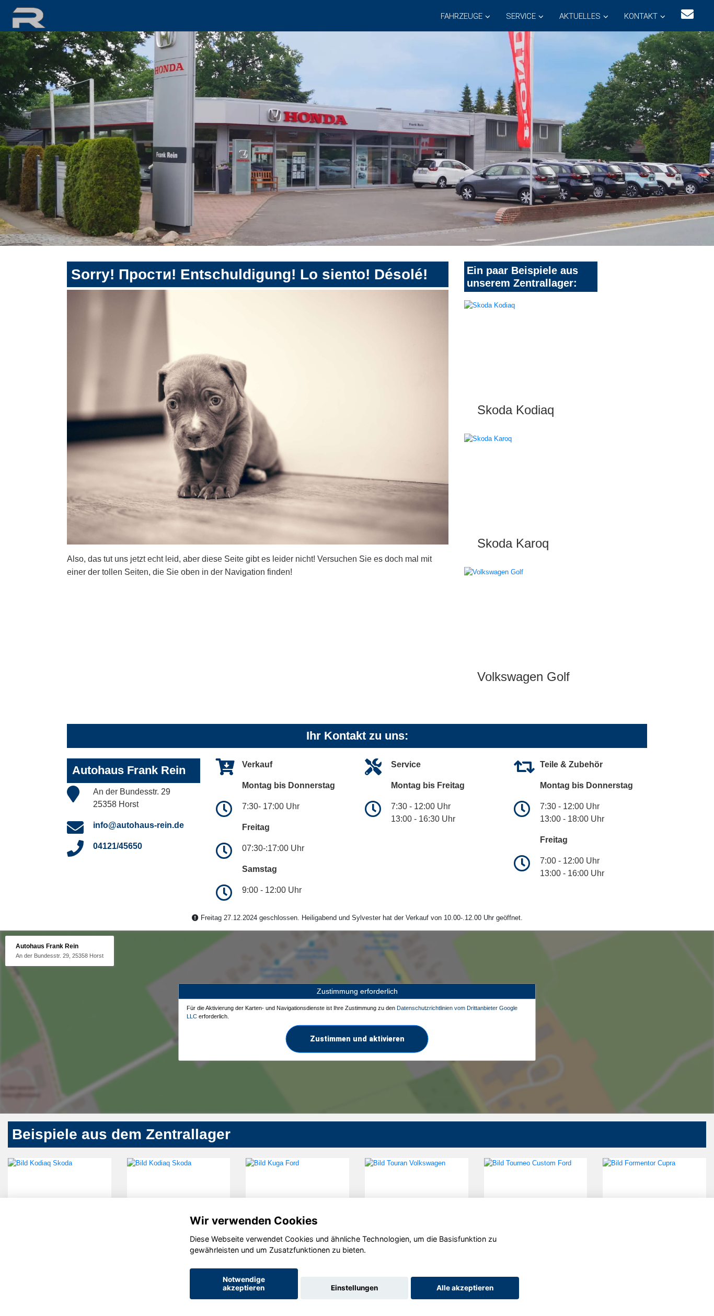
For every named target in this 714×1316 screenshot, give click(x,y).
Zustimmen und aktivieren (357, 1038)
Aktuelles (580, 16)
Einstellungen (354, 1288)
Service (521, 16)
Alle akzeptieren (464, 1288)
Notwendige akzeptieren (244, 1283)
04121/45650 (117, 846)
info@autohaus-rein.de (138, 825)
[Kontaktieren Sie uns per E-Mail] (687, 14)
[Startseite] (41, 17)
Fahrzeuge (461, 16)
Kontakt (641, 16)
